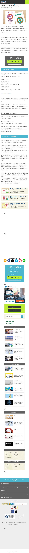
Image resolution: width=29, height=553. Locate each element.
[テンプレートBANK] (3, 2)
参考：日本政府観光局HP (6, 93)
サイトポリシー (5, 522)
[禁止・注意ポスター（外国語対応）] (5, 198)
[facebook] (8, 260)
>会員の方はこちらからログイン (14, 64)
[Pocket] (20, 260)
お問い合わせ (14, 479)
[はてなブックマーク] (16, 260)
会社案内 (14, 480)
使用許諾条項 (10, 524)
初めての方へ (8, 479)
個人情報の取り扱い (12, 522)
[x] (12, 260)
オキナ (7, 454)
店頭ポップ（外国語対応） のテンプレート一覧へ (18, 204)
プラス (16, 454)
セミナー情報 (9, 323)
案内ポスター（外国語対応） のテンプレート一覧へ (18, 189)
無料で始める (15, 61)
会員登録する (14, 307)
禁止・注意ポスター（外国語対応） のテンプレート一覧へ (18, 197)
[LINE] (23, 260)
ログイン (14, 310)
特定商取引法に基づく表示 (21, 522)
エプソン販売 (9, 452)
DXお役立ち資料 (10, 321)
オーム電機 (8, 455)
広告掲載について (17, 524)
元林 (16, 455)
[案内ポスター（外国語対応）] (5, 190)
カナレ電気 (8, 457)
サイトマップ (20, 479)
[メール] (5, 260)
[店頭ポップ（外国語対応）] (5, 205)
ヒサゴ (16, 452)
